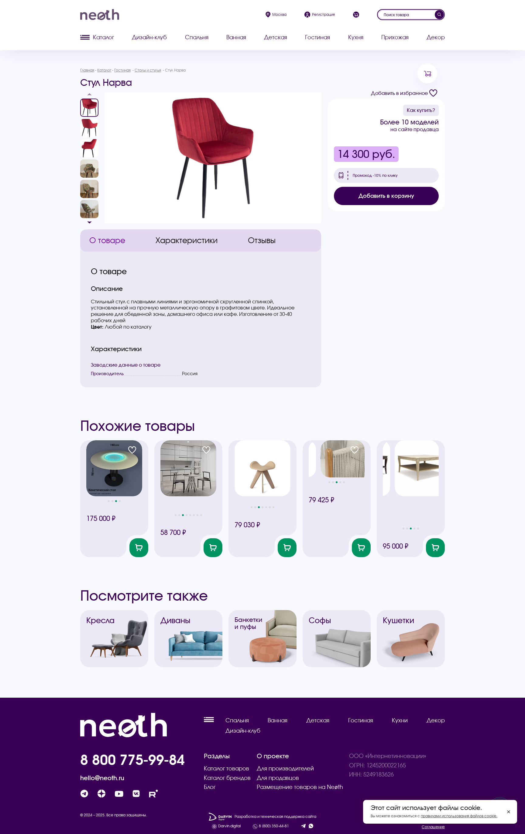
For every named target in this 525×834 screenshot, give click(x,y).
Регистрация (323, 14)
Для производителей (285, 768)
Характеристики (187, 240)
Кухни (400, 720)
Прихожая (395, 37)
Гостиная (317, 37)
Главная (87, 70)
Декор (436, 37)
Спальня (196, 37)
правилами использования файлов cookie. (459, 816)
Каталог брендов (227, 777)
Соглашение (433, 827)
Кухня (355, 37)
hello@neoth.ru (102, 778)
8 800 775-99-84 (132, 759)
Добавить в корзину (386, 195)
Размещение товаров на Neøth (300, 786)
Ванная (236, 37)
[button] (89, 96)
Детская (275, 37)
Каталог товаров (226, 768)
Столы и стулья (148, 70)
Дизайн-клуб (149, 37)
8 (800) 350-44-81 (274, 826)
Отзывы (262, 240)
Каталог (103, 37)
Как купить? (421, 110)
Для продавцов (278, 777)
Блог (209, 786)
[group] (213, 157)
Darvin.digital (229, 826)
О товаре (107, 240)
